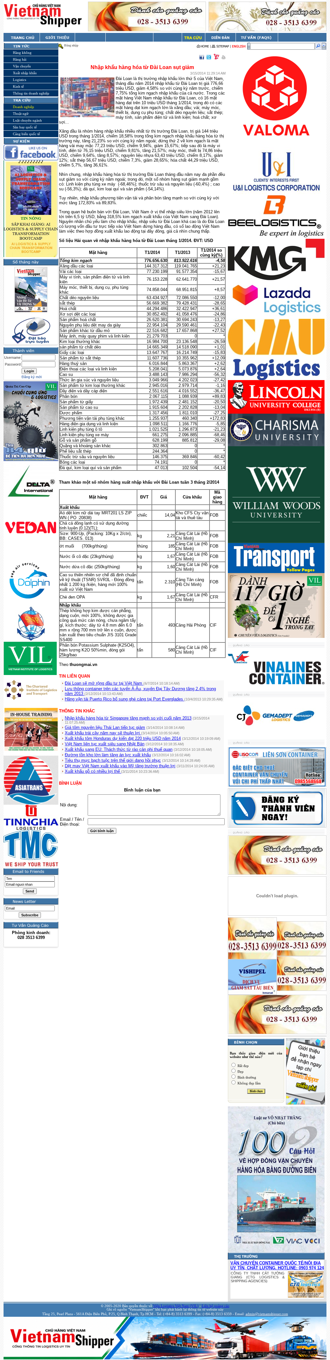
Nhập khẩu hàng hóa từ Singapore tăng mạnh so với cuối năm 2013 (128, 718)
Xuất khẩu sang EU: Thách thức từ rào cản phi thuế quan (118, 749)
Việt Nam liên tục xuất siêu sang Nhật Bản (104, 743)
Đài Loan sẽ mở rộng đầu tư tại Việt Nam (104, 683)
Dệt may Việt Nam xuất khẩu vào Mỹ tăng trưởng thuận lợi (120, 765)
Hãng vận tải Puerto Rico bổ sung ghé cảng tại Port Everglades (124, 699)
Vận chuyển (22, 66)
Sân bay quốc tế (25, 127)
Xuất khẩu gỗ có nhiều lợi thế (93, 771)
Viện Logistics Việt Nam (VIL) (176, 1306)
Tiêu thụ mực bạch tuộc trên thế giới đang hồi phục (113, 760)
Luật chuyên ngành (27, 120)
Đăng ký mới (32, 377)
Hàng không (22, 53)
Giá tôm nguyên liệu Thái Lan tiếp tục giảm (105, 727)
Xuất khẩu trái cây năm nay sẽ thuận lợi (103, 732)
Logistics (19, 80)
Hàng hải (19, 59)
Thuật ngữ (20, 114)
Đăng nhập (71, 45)
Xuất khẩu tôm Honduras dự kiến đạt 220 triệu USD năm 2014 (123, 738)
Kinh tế (18, 86)
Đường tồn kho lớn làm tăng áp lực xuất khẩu (108, 754)
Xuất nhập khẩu (25, 73)
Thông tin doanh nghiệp (31, 93)
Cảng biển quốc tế (26, 134)
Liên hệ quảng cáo (215, 1306)
